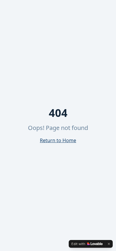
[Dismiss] (108, 243)
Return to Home (58, 140)
